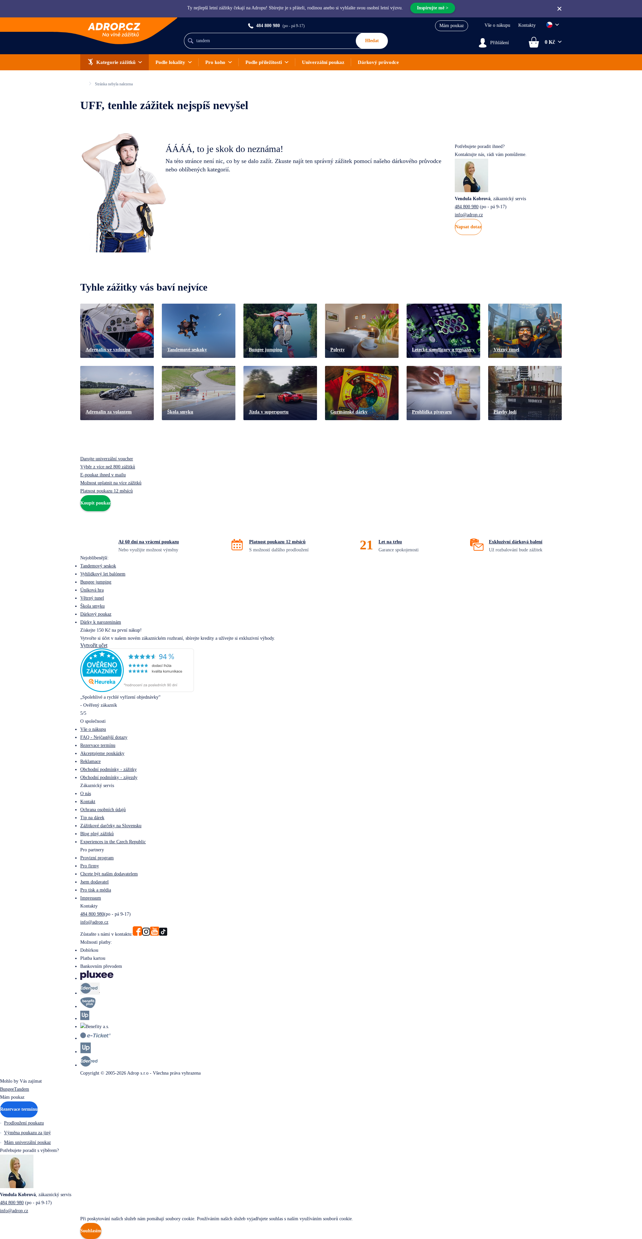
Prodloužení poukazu (24, 1123)
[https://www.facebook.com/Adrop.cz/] (137, 934)
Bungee (7, 1089)
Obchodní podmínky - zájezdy (108, 777)
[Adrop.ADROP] (83, 83)
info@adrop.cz (469, 214)
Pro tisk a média (95, 890)
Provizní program (97, 857)
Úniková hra (92, 590)
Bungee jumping (95, 582)
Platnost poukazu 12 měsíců (277, 541)
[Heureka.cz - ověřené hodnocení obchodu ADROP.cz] (137, 690)
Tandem (21, 1089)
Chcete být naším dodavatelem (109, 873)
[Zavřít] (559, 8)
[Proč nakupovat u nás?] (106, 544)
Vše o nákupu (497, 25)
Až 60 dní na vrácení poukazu (148, 541)
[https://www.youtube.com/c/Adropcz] (154, 934)
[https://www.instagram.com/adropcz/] (146, 934)
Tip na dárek (92, 817)
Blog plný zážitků (97, 833)
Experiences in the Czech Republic (113, 841)
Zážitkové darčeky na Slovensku (110, 825)
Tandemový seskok (98, 565)
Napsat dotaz (468, 226)
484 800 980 (466, 206)
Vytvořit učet (93, 645)
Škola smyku (92, 606)
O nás (85, 793)
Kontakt (87, 801)
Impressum (90, 898)
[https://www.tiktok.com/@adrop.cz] (163, 934)
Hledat (372, 40)
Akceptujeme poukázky (102, 753)
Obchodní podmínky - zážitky (108, 769)
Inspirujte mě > (432, 7)
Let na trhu (390, 541)
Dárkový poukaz (95, 614)
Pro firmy (89, 865)
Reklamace (90, 761)
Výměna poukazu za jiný (27, 1132)
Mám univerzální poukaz (27, 1142)
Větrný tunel (92, 598)
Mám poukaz (451, 25)
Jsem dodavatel (94, 881)
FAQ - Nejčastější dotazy (103, 737)
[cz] (553, 24)
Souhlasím (90, 1230)
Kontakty (527, 25)
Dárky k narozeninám (100, 622)
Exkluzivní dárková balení (515, 541)
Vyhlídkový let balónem (102, 573)
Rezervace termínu (97, 745)
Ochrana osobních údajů (103, 809)
